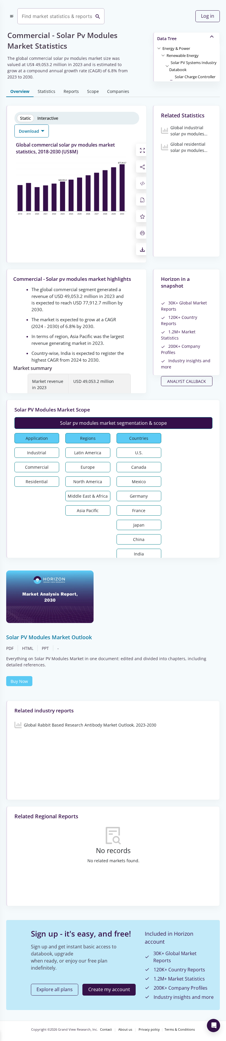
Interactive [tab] (47, 118)
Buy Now (19, 681)
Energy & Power (176, 48)
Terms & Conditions (179, 1029)
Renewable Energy (183, 55)
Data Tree (167, 38)
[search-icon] (97, 16)
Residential (37, 481)
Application (37, 438)
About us (125, 1029)
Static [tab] (25, 118)
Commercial (37, 467)
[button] (176, 48)
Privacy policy (149, 1029)
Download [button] (29, 131)
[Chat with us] (213, 1025)
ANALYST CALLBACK (186, 381)
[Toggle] (159, 48)
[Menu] (11, 16)
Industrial (36, 452)
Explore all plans (54, 989)
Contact (106, 1029)
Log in (207, 16)
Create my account (109, 989)
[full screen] (142, 150)
